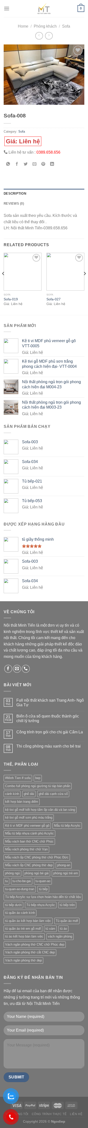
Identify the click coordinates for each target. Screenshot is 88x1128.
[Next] (84, 283)
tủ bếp (43, 889)
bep (37, 778)
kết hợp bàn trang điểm (21, 801)
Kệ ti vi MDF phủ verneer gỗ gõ (27, 825)
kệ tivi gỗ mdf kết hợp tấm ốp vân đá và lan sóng (40, 810)
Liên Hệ (76, 1114)
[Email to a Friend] (35, 164)
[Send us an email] (17, 669)
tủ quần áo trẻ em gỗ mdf (23, 928)
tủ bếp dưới (13, 905)
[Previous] (3, 283)
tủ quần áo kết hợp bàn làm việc (28, 921)
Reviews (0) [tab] (14, 203)
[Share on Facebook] (17, 164)
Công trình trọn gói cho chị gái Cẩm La (49, 732)
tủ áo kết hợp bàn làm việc (24, 936)
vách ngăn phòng (60, 936)
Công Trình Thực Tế (49, 1114)
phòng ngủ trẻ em (65, 873)
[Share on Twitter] (26, 164)
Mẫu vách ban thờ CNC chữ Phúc (29, 841)
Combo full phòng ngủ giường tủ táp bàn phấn (37, 786)
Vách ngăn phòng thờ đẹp (23, 960)
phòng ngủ (12, 873)
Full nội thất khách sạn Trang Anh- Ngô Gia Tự (50, 702)
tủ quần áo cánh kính (20, 913)
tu (6, 881)
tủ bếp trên (67, 905)
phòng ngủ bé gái (36, 873)
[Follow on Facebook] (8, 669)
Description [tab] (15, 193)
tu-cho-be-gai (21, 881)
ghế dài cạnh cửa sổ (53, 794)
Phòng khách (45, 26)
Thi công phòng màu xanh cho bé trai (48, 746)
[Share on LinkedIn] (52, 164)
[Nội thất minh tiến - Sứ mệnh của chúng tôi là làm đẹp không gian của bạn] (44, 8)
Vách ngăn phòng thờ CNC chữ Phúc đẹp (34, 944)
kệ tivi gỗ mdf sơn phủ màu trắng (28, 817)
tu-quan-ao (42, 881)
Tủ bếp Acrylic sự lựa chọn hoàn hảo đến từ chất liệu (43, 897)
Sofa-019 (11, 299)
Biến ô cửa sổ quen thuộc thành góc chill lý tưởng (47, 718)
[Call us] (26, 669)
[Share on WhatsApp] (8, 164)
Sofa (66, 26)
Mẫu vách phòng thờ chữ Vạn (26, 849)
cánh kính (12, 794)
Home (23, 26)
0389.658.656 (48, 152)
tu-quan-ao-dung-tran (19, 889)
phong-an (63, 865)
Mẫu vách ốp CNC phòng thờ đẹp (29, 865)
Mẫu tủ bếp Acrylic (67, 825)
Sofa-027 (53, 299)
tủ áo (63, 928)
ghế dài (29, 794)
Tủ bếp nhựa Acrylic (40, 905)
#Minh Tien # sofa (18, 778)
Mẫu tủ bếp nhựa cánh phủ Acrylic (29, 833)
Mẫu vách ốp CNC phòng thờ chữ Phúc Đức (36, 857)
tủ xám (50, 928)
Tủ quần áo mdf (67, 921)
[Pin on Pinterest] (43, 164)
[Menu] (7, 8)
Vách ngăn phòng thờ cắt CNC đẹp (30, 952)
